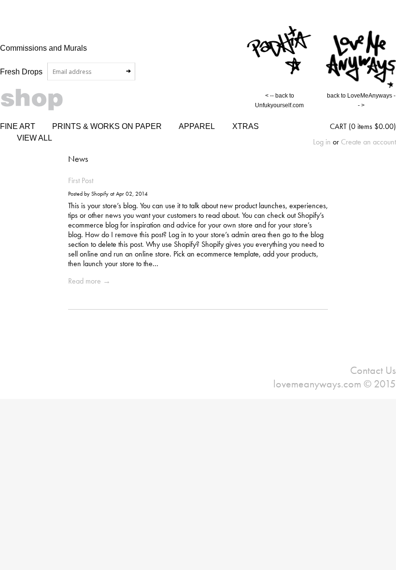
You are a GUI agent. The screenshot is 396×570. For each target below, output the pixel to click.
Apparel (197, 126)
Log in (322, 142)
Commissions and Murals (43, 48)
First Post (80, 180)
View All (34, 138)
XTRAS (245, 126)
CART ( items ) (363, 126)
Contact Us (373, 370)
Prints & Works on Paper (107, 126)
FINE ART (17, 126)
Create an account (368, 142)
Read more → (89, 281)
